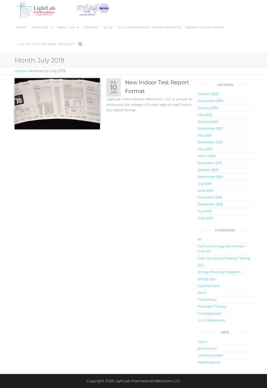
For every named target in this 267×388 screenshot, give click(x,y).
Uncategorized (209, 313)
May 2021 (205, 135)
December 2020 (210, 142)
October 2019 (208, 170)
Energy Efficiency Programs (219, 272)
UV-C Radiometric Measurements (149, 27)
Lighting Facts (209, 286)
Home (22, 27)
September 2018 (210, 204)
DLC (201, 265)
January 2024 (208, 108)
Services (39, 27)
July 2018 (204, 211)
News (202, 293)
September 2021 (210, 128)
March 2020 (207, 156)
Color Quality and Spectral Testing (224, 258)
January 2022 (208, 121)
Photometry (207, 299)
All (200, 239)
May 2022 (205, 115)
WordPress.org (209, 362)
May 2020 (205, 149)
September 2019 (210, 177)
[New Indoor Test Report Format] (57, 103)
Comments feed (210, 355)
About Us (66, 27)
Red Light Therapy (212, 306)
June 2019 (205, 190)
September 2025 (210, 101)
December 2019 (210, 163)
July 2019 (204, 184)
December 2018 (210, 197)
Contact (91, 27)
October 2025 (208, 94)
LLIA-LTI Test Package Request (45, 44)
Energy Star (207, 279)
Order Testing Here (204, 27)
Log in (202, 341)
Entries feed (207, 348)
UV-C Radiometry (211, 320)
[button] (80, 44)
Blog (108, 27)
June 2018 (205, 218)
